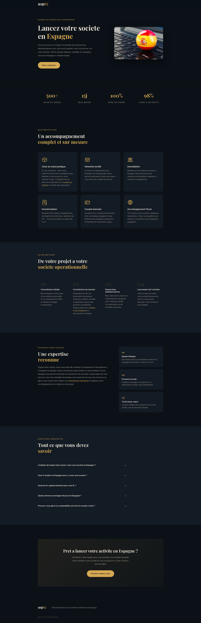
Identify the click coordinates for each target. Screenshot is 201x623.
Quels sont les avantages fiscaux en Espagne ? (60, 495)
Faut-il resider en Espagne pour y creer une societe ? (62, 475)
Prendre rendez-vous (100, 574)
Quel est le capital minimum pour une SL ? (57, 485)
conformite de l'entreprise (78, 381)
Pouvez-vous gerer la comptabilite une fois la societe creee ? (66, 506)
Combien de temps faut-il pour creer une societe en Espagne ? (67, 465)
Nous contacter (49, 65)
